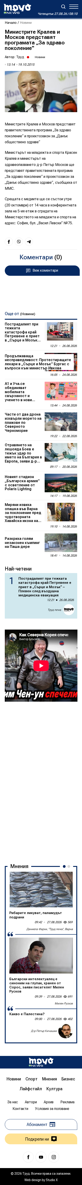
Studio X (52, 1180)
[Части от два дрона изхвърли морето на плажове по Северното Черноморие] (61, 421)
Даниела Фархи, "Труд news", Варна (49, 929)
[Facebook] (28, 1157)
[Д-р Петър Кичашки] (65, 1031)
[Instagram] (53, 1157)
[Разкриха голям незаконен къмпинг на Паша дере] (61, 542)
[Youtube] (41, 1157)
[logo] (17, 9)
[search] (63, 6)
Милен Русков (64, 1003)
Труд (20, 57)
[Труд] (41, 1062)
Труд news (54, 609)
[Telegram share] (29, 242)
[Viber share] (19, 242)
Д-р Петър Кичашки (44, 1031)
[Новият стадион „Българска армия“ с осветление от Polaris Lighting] (61, 483)
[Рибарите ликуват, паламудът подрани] (41, 890)
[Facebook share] (9, 242)
